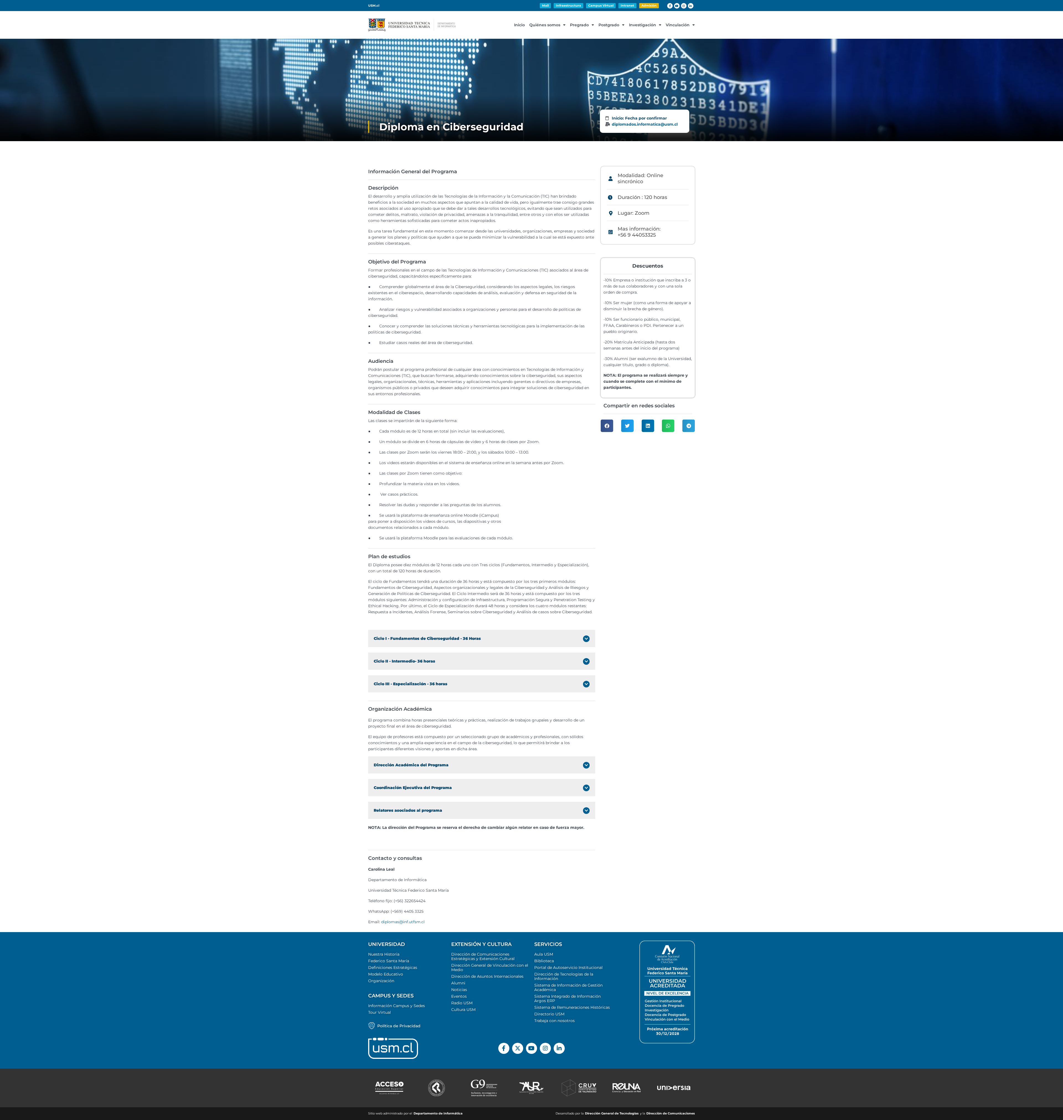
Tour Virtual (379, 1012)
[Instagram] (684, 6)
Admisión (649, 5)
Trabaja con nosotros (554, 1020)
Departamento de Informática (438, 1113)
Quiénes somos (544, 24)
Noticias (459, 989)
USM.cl (373, 5)
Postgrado (608, 24)
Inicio (519, 24)
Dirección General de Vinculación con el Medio (489, 967)
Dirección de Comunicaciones (670, 1113)
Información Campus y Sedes (396, 1005)
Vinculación (678, 24)
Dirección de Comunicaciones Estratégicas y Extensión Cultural (483, 956)
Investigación (642, 24)
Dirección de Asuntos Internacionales (487, 976)
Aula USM (543, 954)
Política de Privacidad (398, 1025)
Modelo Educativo (385, 974)
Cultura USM (463, 1009)
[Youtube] (677, 6)
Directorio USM (549, 1014)
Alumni (458, 983)
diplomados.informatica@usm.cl (645, 124)
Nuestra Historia (383, 954)
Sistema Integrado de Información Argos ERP (567, 998)
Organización (381, 980)
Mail (545, 5)
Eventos (459, 996)
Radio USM (462, 1002)
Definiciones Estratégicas (392, 967)
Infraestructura (568, 5)
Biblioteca (544, 960)
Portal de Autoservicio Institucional (568, 967)
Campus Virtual (600, 5)
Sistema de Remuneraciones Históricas (572, 1007)
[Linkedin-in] (690, 6)
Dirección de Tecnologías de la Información (563, 976)
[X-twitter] (517, 1048)
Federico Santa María (388, 960)
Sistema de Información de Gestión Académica (568, 987)
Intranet (627, 5)
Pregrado (579, 24)
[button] (607, 426)
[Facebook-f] (670, 6)
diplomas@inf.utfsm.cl (403, 921)
